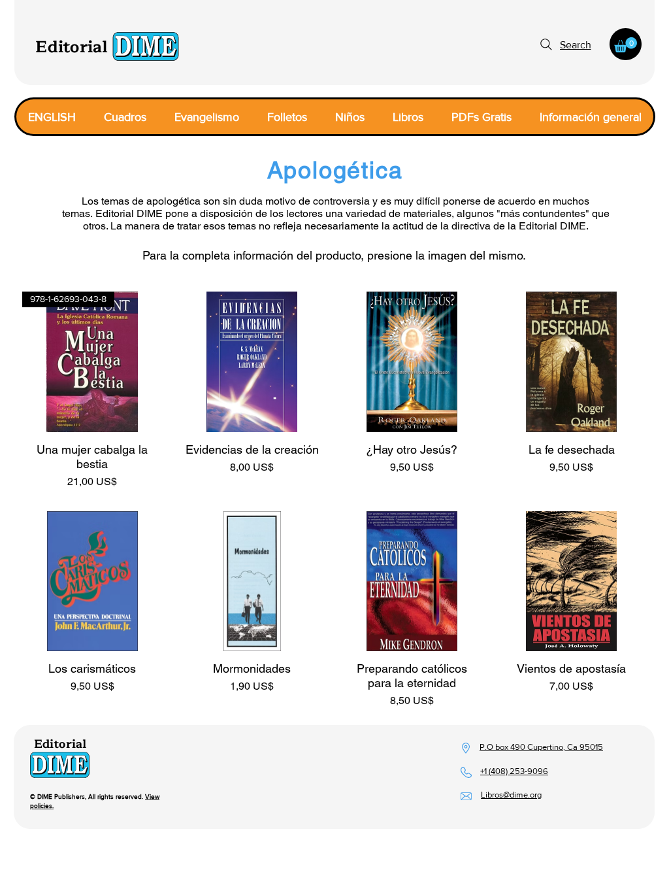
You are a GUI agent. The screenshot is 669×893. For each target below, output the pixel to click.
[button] (625, 44)
